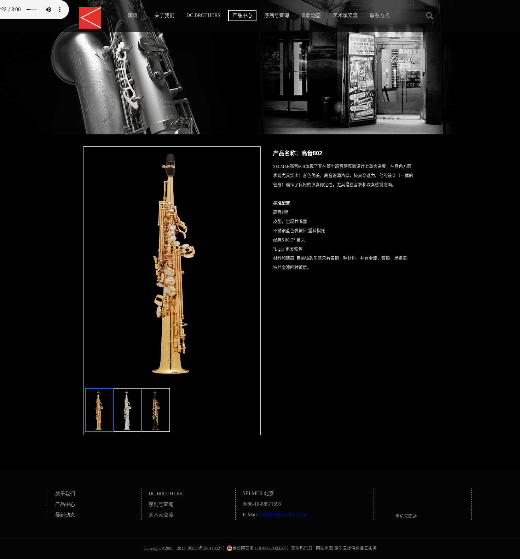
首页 (133, 15)
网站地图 (323, 548)
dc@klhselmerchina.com (282, 514)
